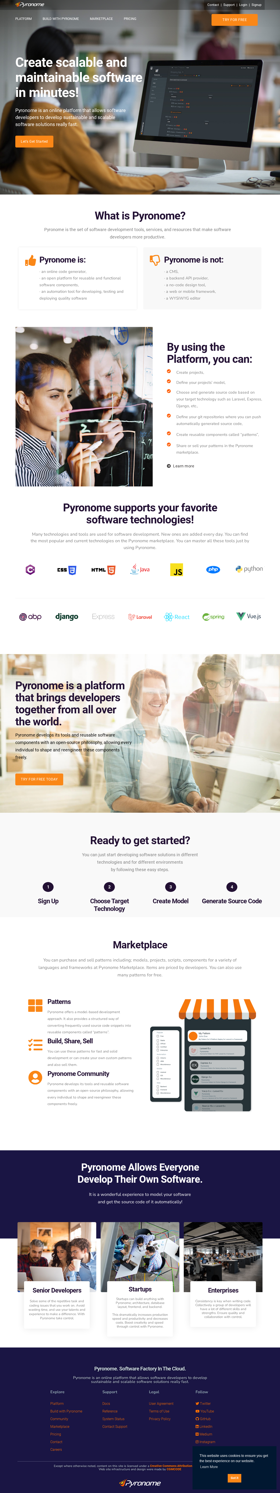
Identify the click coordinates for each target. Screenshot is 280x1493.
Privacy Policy (160, 1419)
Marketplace (101, 19)
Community (59, 1419)
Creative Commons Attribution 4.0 (173, 1466)
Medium (205, 1434)
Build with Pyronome (66, 1411)
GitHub (205, 1419)
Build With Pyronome (61, 19)
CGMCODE (174, 1469)
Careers (56, 1449)
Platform (23, 19)
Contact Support (114, 1427)
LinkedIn (205, 1427)
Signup (256, 5)
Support (229, 5)
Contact (213, 5)
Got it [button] (234, 1478)
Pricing (130, 19)
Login (243, 5)
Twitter (205, 1404)
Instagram (207, 1442)
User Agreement (161, 1404)
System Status (113, 1419)
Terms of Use (159, 1411)
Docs (106, 1404)
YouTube (207, 1411)
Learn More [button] (209, 1467)
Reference (109, 1411)
